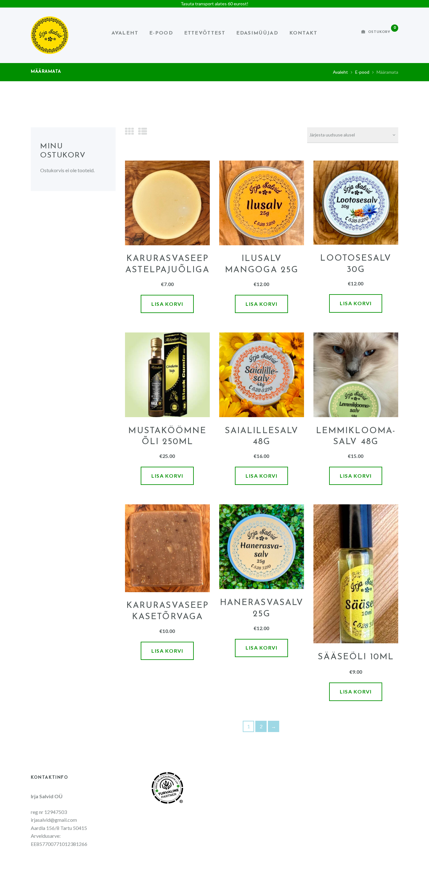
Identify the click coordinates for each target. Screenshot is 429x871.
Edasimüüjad (257, 33)
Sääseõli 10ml (356, 657)
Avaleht (124, 33)
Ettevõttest (204, 33)
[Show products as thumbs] (129, 131)
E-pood (161, 33)
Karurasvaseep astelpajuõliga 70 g (167, 269)
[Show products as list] (142, 131)
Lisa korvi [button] (167, 304)
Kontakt (303, 33)
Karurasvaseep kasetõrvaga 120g (167, 616)
